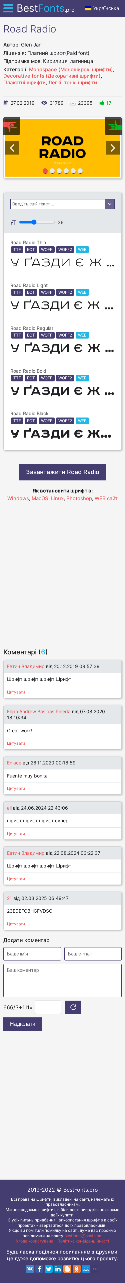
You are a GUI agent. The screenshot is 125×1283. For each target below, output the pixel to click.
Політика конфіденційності (83, 1241)
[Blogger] (67, 1269)
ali (9, 808)
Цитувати (16, 692)
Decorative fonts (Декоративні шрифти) (52, 76)
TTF (17, 249)
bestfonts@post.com (83, 1235)
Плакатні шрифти (24, 82)
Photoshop (79, 498)
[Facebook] (39, 1269)
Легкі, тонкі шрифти (72, 82)
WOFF (46, 249)
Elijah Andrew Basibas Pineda (39, 711)
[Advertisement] (62, 571)
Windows (18, 498)
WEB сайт (106, 498)
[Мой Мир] (86, 1269)
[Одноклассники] (77, 1269)
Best (46, 8)
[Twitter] (49, 1269)
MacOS (40, 498)
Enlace (14, 762)
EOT (31, 249)
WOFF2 (65, 249)
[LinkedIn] (58, 1269)
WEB (82, 249)
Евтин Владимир (26, 666)
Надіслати (22, 1024)
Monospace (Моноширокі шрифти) (71, 69)
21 (9, 898)
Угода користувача (34, 1241)
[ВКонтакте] (30, 1269)
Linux (57, 498)
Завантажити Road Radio (62, 471)
